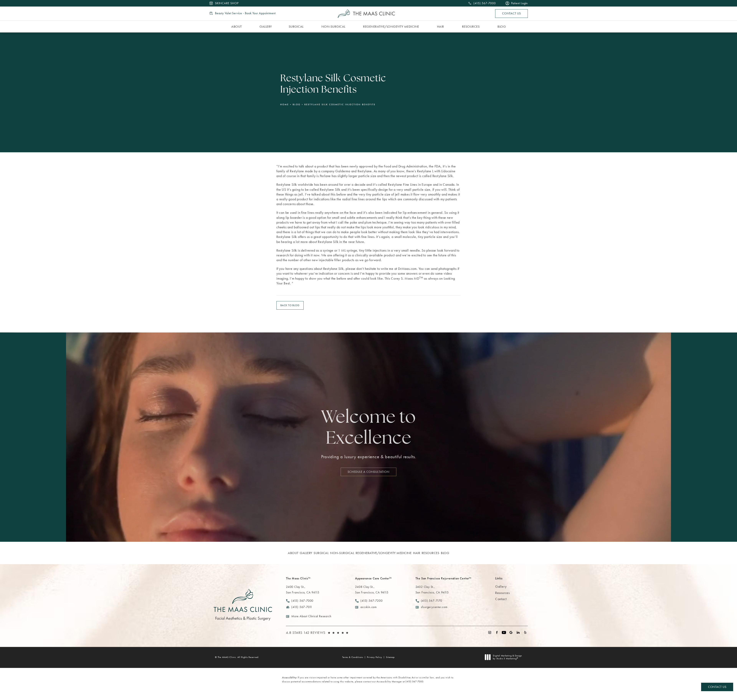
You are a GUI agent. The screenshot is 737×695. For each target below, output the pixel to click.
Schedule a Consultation (368, 472)
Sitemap (390, 657)
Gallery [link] (265, 26)
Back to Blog (290, 305)
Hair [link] (440, 26)
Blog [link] (501, 26)
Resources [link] (471, 26)
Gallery (501, 586)
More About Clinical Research (311, 616)
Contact (501, 599)
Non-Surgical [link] (333, 26)
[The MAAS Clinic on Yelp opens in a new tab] (525, 632)
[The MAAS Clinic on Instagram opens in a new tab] (489, 632)
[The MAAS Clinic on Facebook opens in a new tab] (496, 632)
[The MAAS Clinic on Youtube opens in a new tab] (503, 632)
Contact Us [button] (717, 687)
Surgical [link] (296, 26)
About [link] (236, 26)
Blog (297, 104)
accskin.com (368, 607)
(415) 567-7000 (414, 681)
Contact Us (511, 13)
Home (284, 104)
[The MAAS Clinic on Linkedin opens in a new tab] (518, 632)
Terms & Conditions (352, 657)
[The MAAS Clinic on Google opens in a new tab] (511, 632)
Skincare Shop (226, 3)
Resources (502, 593)
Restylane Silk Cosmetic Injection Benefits (339, 104)
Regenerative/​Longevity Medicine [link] (391, 26)
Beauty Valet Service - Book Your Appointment (245, 13)
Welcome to (368, 428)
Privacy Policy (374, 657)
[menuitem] (237, 26)
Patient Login (519, 3)
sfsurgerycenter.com (434, 607)
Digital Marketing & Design (507, 657)
